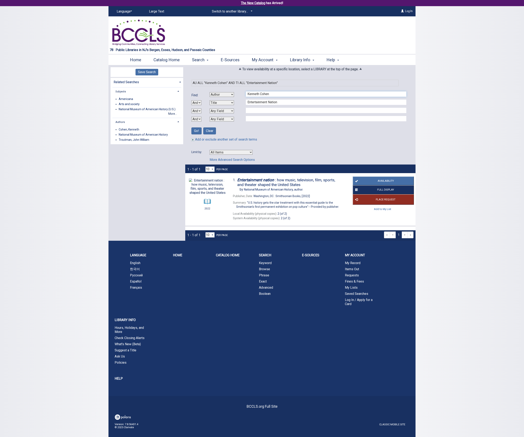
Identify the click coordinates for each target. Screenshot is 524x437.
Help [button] (331, 59)
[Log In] (402, 11)
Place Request (385, 199)
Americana (126, 99)
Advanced (266, 287)
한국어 (135, 269)
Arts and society (129, 104)
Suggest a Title (125, 350)
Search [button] (199, 59)
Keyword (265, 263)
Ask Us (120, 356)
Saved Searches (356, 294)
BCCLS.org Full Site (262, 406)
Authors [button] (120, 122)
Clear (209, 131)
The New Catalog (253, 3)
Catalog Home (167, 59)
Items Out (352, 269)
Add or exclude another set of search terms (225, 139)
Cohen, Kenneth (129, 129)
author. (273, 189)
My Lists (351, 287)
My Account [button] (263, 59)
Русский (136, 275)
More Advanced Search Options (232, 160)
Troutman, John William (134, 139)
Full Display (385, 189)
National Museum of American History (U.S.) (147, 109)
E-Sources (230, 59)
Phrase (264, 275)
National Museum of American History (143, 134)
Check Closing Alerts (130, 338)
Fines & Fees (354, 281)
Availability (386, 180)
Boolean (265, 294)
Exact (263, 281)
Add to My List (382, 209)
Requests (352, 275)
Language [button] (138, 255)
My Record (352, 263)
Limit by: (197, 152)
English (135, 263)
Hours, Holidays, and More (129, 330)
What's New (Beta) (128, 344)
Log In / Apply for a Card (359, 302)
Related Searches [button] (126, 82)
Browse (264, 269)
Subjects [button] (120, 91)
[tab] (147, 81)
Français (136, 287)
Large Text (156, 11)
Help (119, 378)
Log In (409, 11)
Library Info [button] (300, 59)
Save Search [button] (147, 72)
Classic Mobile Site (392, 424)
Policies (120, 362)
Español (135, 281)
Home (135, 59)
